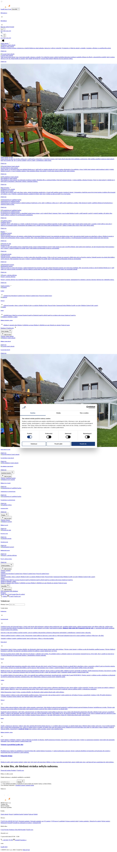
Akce (6, 9)
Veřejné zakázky (105, 821)
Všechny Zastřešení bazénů (8, 478)
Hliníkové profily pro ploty (73, 305)
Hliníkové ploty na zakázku (31, 305)
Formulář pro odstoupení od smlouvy (22, 822)
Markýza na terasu (17, 315)
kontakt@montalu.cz (20, 840)
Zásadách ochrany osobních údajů (25, 785)
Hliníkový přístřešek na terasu (25, 325)
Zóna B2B (14, 9)
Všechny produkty (6, 570)
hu (7, 31)
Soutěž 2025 (4, 847)
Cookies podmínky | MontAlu (87, 821)
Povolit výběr (58, 444)
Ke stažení (7, 27)
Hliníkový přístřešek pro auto (42, 325)
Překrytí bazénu (5, 187)
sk (1, 31)
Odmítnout (34, 444)
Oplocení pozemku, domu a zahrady (14, 305)
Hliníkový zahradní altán (10, 325)
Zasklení (3, 572)
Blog (2, 27)
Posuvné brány (52, 305)
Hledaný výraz (5, 604)
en (6, 31)
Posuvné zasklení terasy (45, 295)
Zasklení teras (7, 295)
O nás (9, 9)
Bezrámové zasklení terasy (18, 295)
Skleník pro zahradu (55, 325)
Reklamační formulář (6, 822)
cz (2, 29)
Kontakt (12, 27)
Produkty (13, 770)
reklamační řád (37, 822)
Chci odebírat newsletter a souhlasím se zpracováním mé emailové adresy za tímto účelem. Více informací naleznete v (26, 784)
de (4, 31)
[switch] (48, 437)
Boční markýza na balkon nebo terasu (54, 315)
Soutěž (3, 9)
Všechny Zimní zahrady (7, 336)
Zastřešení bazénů (18, 814)
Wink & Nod (26, 850)
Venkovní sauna (65, 325)
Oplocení (3, 575)
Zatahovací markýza (70, 315)
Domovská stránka (6, 770)
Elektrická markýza (38, 315)
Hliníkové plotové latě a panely (89, 305)
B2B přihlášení (14, 591)
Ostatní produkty (5, 286)
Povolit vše (83, 444)
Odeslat (19, 782)
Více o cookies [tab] (84, 413)
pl (9, 31)
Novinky (6, 829)
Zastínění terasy (8, 315)
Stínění (2, 578)
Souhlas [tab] (32, 413)
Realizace (3, 328)
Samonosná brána (61, 305)
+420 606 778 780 (7, 840)
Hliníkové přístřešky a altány (8, 581)
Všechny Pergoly (5, 520)
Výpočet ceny (10, 328)
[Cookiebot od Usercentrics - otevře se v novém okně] (87, 407)
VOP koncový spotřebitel (58, 821)
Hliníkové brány (43, 305)
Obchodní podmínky (24, 821)
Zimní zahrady (5, 43)
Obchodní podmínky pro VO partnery (40, 821)
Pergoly (3, 231)
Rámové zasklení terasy (32, 295)
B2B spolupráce (5, 591)
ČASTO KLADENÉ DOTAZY (10, 821)
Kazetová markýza (28, 315)
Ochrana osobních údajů (71, 821)
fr (10, 31)
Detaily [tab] (58, 413)
